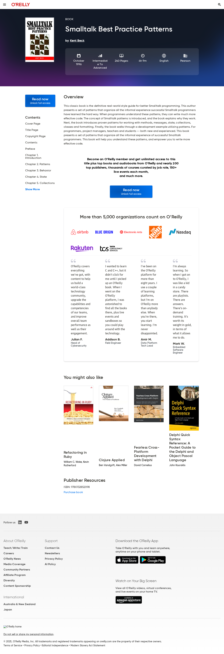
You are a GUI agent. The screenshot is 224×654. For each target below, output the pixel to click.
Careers (9, 553)
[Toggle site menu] (4, 4)
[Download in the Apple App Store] (126, 563)
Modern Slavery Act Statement (88, 645)
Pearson (185, 60)
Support (51, 541)
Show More (32, 189)
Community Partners (17, 569)
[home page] (21, 4)
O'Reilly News (12, 559)
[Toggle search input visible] (219, 4)
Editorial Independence (55, 645)
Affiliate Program (15, 575)
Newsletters (52, 553)
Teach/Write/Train (16, 548)
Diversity (9, 580)
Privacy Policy (54, 559)
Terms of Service (13, 645)
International (14, 597)
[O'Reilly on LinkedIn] (20, 522)
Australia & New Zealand (20, 604)
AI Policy (50, 564)
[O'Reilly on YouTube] (26, 522)
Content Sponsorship (17, 586)
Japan (8, 609)
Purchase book (73, 492)
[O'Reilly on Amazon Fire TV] (128, 603)
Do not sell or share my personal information (28, 634)
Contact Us (52, 548)
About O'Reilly (15, 541)
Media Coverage (14, 564)
